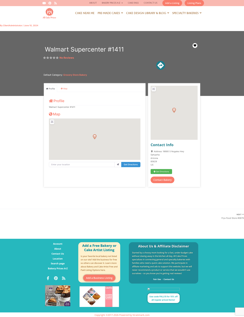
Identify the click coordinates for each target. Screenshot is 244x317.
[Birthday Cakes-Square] (57, 295)
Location (58, 258)
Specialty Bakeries (185, 13)
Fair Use (157, 279)
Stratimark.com (141, 314)
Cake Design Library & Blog (146, 13)
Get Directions (131, 164)
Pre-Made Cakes (109, 13)
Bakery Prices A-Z (111, 3)
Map (56, 114)
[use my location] (118, 164)
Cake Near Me (84, 13)
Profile (59, 101)
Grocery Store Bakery (75, 75)
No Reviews (66, 57)
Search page (58, 263)
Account (57, 243)
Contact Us (150, 3)
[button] (94, 136)
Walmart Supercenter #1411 (84, 49)
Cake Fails (133, 3)
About (93, 3)
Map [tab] (65, 88)
